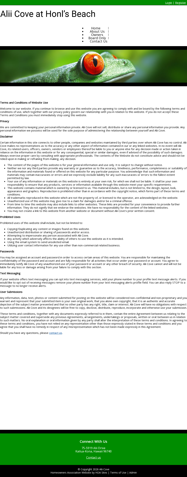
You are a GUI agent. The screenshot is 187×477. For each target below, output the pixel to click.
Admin (133, 472)
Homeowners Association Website (70, 472)
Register (180, 2)
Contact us (93, 457)
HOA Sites (101, 472)
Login (168, 2)
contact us (55, 333)
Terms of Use (118, 472)
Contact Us (98, 41)
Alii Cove (104, 469)
